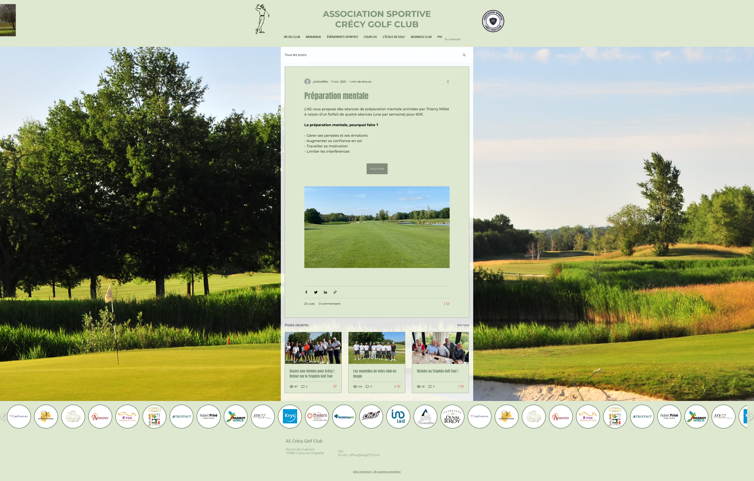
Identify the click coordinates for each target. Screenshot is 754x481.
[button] (464, 55)
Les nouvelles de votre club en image (374, 374)
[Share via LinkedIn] (325, 292)
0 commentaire (329, 303)
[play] (7, 32)
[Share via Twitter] (316, 292)
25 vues (309, 303)
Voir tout (463, 325)
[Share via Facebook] (306, 292)
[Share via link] (335, 292)
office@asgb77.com (364, 455)
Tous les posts (296, 55)
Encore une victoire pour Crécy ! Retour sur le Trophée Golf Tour (312, 374)
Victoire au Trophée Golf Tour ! (437, 371)
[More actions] (449, 81)
